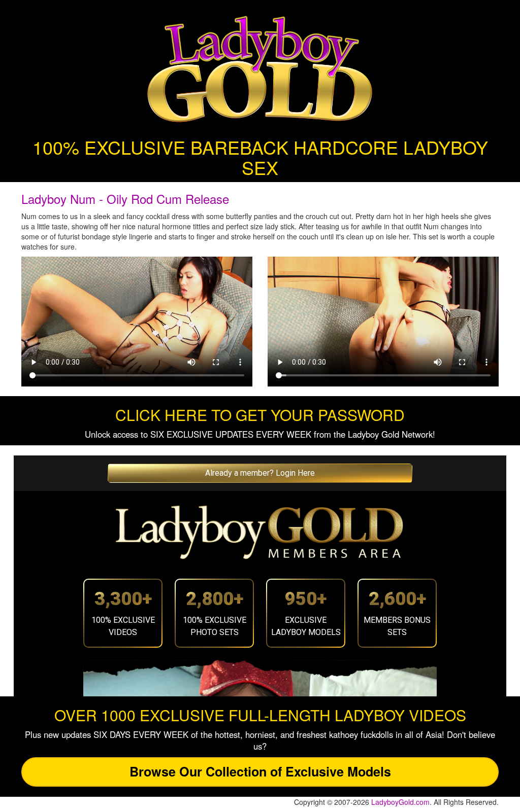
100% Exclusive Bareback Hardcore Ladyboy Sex (260, 157)
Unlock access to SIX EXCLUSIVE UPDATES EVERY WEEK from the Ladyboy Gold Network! (260, 434)
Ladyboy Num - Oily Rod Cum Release (125, 198)
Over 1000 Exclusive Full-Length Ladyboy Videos (260, 715)
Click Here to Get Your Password (260, 415)
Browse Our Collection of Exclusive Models (260, 771)
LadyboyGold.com (400, 802)
